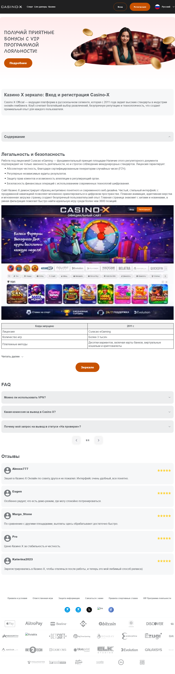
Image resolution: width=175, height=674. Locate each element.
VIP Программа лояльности (157, 598)
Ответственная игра (43, 598)
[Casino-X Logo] (11, 6)
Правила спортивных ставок (123, 598)
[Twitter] (89, 610)
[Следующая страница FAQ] (98, 440)
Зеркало (87, 367)
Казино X (14, 190)
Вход (120, 7)
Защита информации (69, 598)
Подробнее (18, 63)
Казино (51, 6)
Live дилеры (40, 6)
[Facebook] (111, 610)
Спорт (30, 6)
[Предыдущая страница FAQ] (76, 440)
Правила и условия (17, 598)
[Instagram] (100, 610)
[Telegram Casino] (78, 610)
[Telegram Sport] (67, 610)
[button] (165, 6)
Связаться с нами (94, 598)
